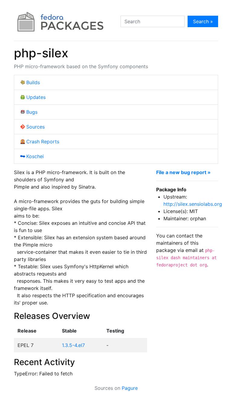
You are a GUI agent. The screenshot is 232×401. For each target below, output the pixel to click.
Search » (203, 21)
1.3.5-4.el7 (73, 345)
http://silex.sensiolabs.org (192, 204)
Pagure (130, 388)
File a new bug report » (183, 172)
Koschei (35, 156)
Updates (36, 97)
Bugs (31, 112)
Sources (35, 127)
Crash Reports (42, 141)
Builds (33, 82)
